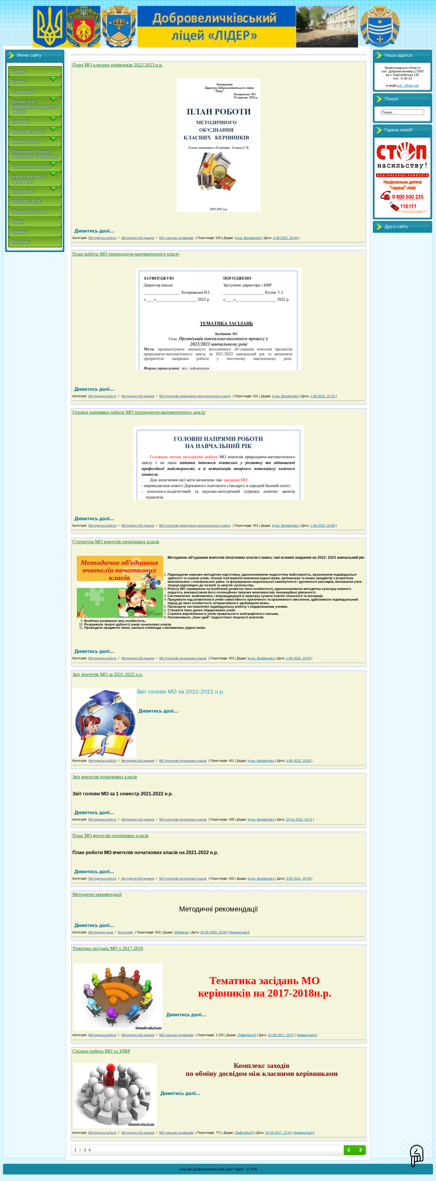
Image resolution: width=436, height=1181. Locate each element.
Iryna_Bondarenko (248, 238)
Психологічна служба (30, 166)
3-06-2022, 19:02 (298, 760)
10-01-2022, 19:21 (299, 819)
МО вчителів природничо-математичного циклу (195, 396)
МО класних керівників (176, 238)
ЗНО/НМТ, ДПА (26, 201)
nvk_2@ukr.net (408, 85)
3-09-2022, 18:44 (285, 238)
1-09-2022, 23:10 (322, 396)
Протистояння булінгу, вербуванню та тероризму (34, 154)
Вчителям (19, 242)
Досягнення (21, 191)
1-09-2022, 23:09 (322, 525)
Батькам (18, 231)
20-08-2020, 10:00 (213, 932)
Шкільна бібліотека (28, 211)
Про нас (18, 81)
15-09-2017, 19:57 (281, 1035)
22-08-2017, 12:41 (278, 1132)
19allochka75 (246, 1035)
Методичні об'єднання (137, 238)
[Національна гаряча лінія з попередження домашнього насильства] (402, 214)
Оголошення (22, 91)
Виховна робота (25, 141)
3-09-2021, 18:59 (298, 878)
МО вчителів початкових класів (182, 658)
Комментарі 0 (239, 932)
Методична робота (27, 131)
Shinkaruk (181, 932)
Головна (18, 71)
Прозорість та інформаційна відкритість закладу (34, 106)
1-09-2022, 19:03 (298, 658)
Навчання (19, 121)
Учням (17, 221)
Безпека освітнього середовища (28, 178)
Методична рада (100, 932)
